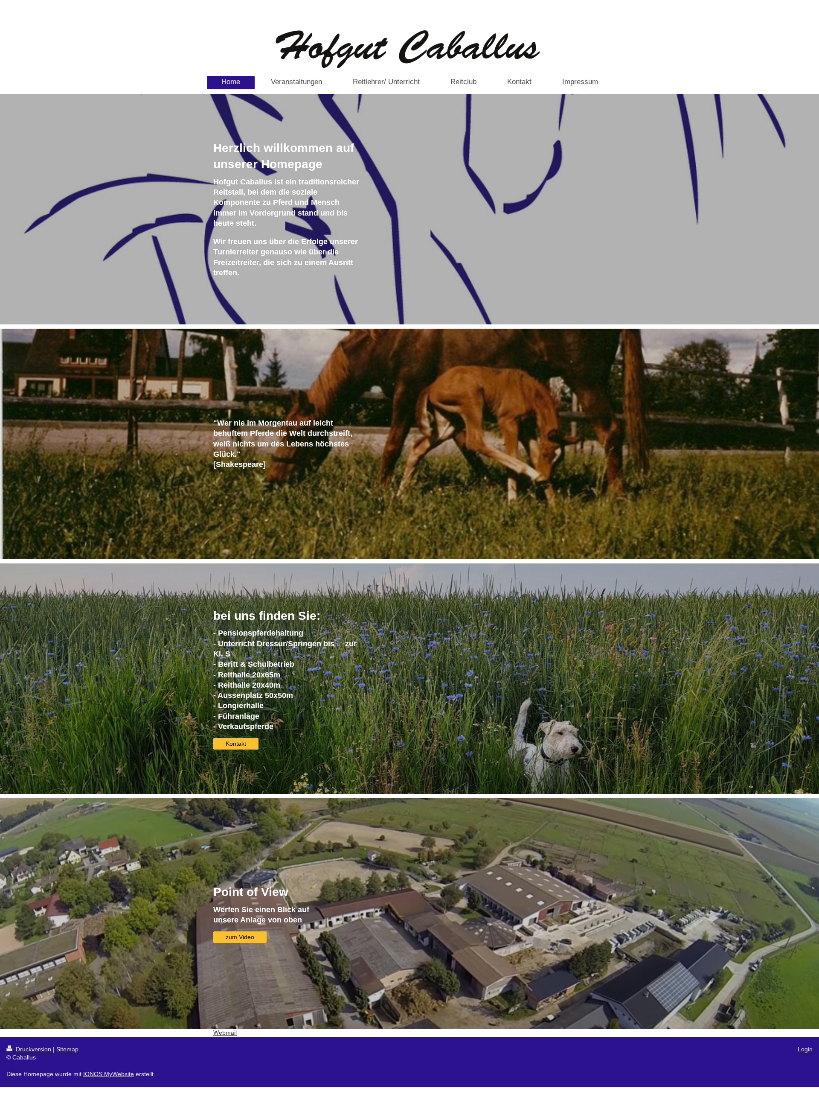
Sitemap (67, 1049)
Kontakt (236, 743)
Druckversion (33, 1049)
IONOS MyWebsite (108, 1074)
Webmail (225, 1032)
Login (805, 1049)
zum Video (240, 937)
